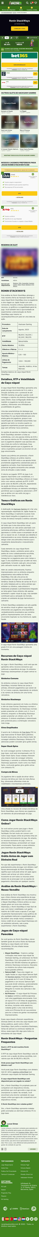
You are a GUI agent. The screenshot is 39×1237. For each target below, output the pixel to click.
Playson (3, 1196)
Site (35, 74)
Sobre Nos (4, 1168)
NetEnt (10, 996)
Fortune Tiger (25, 1165)
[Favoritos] (35, 3)
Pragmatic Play (6, 1193)
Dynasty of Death (7, 111)
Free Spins (26, 732)
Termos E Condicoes (7, 1174)
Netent (3, 1190)
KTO (33, 284)
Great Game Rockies (26, 149)
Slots (21, 10)
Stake (19, 284)
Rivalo (23, 284)
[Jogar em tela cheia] (2, 37)
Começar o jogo (19, 28)
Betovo (15, 286)
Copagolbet (25, 283)
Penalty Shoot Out (27, 1174)
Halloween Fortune (27, 1177)
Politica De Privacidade (8, 1171)
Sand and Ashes (6, 130)
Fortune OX (24, 1171)
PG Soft (3, 1186)
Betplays (15, 283)
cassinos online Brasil (20, 1072)
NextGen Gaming (14, 977)
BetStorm (28, 284)
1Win (20, 283)
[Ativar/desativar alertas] (27, 3)
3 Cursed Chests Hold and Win (11, 149)
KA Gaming (4, 1199)
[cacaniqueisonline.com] (15, 3)
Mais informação (19, 65)
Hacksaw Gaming (20, 23)
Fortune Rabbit (25, 1168)
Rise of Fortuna (25, 130)
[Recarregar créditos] (7, 37)
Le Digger (23, 111)
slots (14, 12)
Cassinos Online (32, 10)
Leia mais (33, 1149)
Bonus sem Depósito (8, 10)
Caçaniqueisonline (6, 12)
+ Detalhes (19, 197)
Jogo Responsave (7, 1165)
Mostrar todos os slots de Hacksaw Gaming (19, 155)
